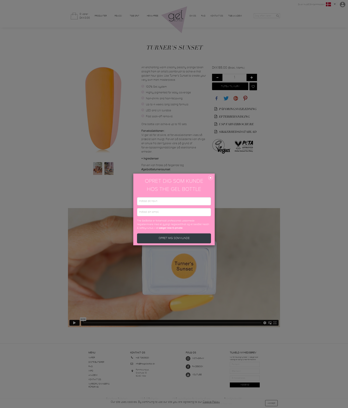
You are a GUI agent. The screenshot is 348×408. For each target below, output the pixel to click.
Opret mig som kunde (174, 238)
